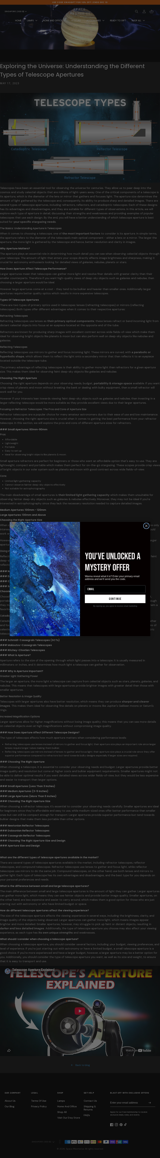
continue (115, 599)
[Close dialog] (146, 526)
